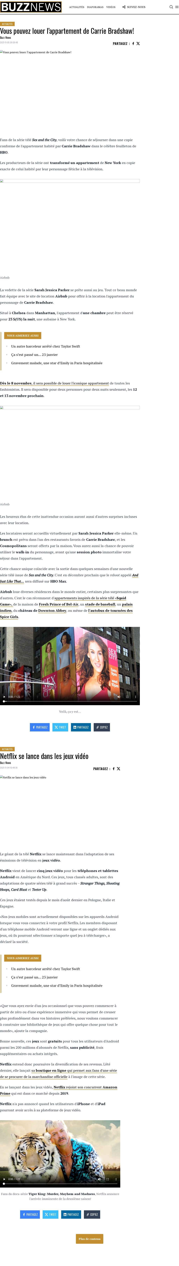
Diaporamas (95, 7)
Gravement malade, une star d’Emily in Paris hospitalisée (56, 363)
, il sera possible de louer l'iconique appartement (54, 383)
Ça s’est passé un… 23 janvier (34, 354)
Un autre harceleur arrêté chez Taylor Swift (45, 346)
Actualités (76, 7)
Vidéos (110, 7)
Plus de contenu (90, 1239)
